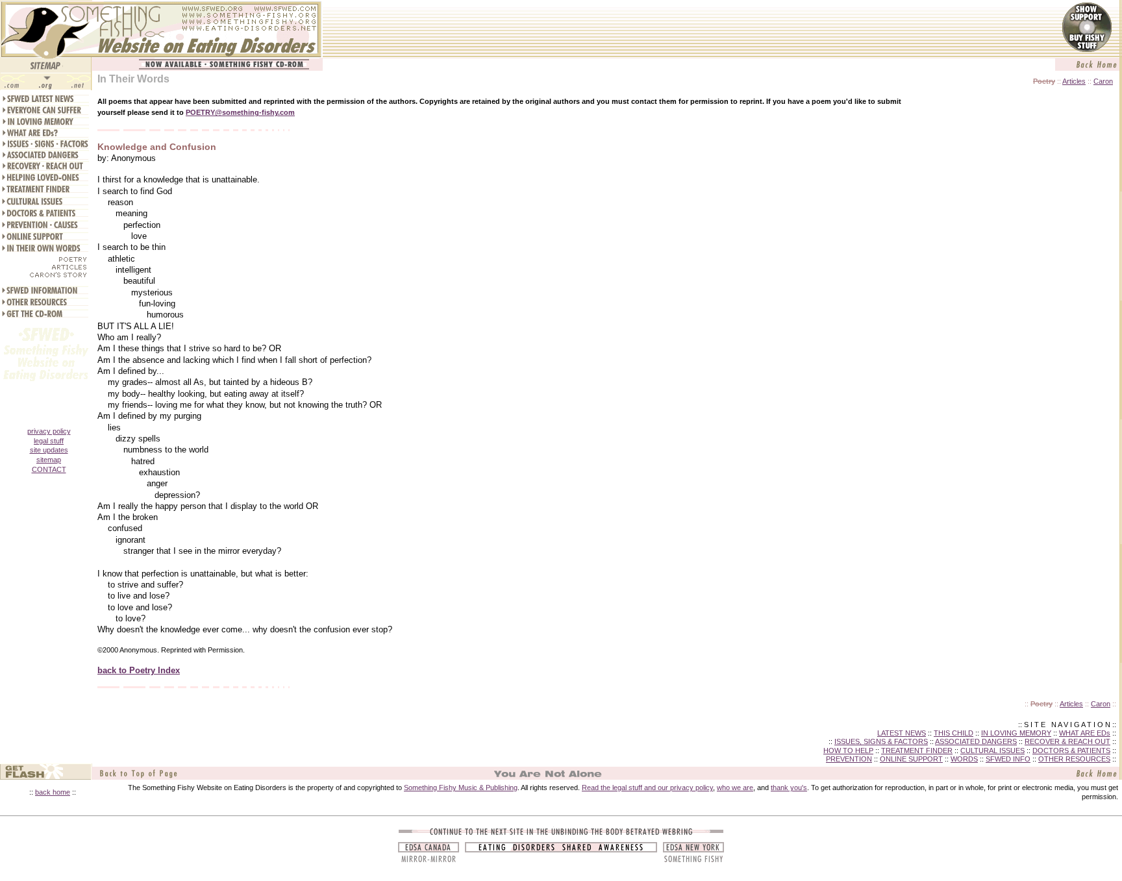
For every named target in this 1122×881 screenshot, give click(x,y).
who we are (735, 787)
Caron (1103, 81)
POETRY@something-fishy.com (240, 112)
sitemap (48, 460)
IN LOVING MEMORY (1016, 733)
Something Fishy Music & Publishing (460, 787)
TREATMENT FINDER (917, 750)
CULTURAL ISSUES (992, 750)
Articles (1074, 81)
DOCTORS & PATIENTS (1071, 750)
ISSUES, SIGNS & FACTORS (881, 741)
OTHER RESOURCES (1074, 759)
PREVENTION (849, 759)
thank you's (789, 787)
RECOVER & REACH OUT (1067, 741)
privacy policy (49, 431)
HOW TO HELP (848, 750)
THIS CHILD (953, 733)
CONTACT (49, 469)
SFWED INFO (1008, 759)
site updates (49, 450)
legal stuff (49, 441)
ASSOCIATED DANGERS (976, 741)
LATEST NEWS (901, 733)
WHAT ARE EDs (1084, 733)
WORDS (964, 759)
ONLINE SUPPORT (911, 759)
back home (52, 792)
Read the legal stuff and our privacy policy (647, 787)
